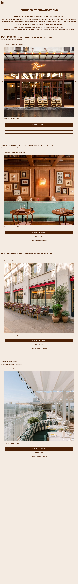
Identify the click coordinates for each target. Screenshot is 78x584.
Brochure (39, 128)
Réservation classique (39, 132)
